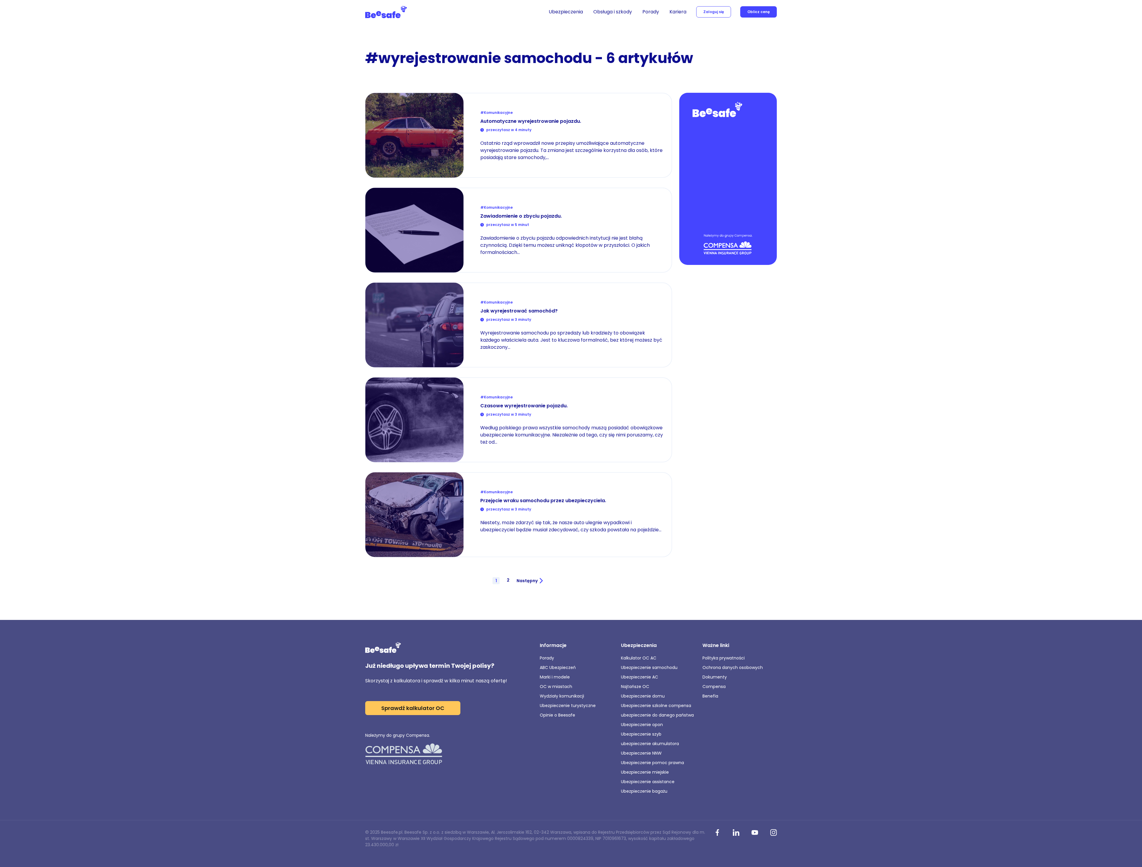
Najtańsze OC (635, 686)
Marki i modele (555, 677)
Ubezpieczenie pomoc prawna (652, 763)
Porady (650, 11)
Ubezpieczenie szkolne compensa (656, 706)
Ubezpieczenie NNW (641, 753)
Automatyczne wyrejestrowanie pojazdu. (530, 121)
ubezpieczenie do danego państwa (657, 715)
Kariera (677, 11)
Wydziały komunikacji (562, 696)
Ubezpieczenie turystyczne (568, 706)
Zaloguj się (713, 11)
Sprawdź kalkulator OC (412, 708)
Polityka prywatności (723, 658)
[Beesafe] (386, 12)
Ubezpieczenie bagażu (644, 791)
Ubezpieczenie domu (643, 696)
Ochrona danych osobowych (732, 667)
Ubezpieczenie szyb (641, 734)
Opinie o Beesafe (557, 715)
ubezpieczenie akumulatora (650, 744)
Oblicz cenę (758, 11)
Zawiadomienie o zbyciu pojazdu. (521, 216)
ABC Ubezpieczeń (558, 667)
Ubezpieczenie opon (642, 725)
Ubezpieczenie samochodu (649, 667)
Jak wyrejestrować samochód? (519, 310)
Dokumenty (714, 677)
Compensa (714, 686)
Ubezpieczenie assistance (647, 782)
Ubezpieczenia (566, 11)
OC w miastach (556, 686)
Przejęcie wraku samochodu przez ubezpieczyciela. (543, 500)
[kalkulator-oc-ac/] (728, 179)
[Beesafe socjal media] (717, 833)
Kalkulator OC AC (638, 658)
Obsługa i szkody (612, 11)
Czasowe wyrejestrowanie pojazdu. (524, 405)
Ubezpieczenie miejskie (645, 772)
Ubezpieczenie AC (639, 677)
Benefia (710, 696)
